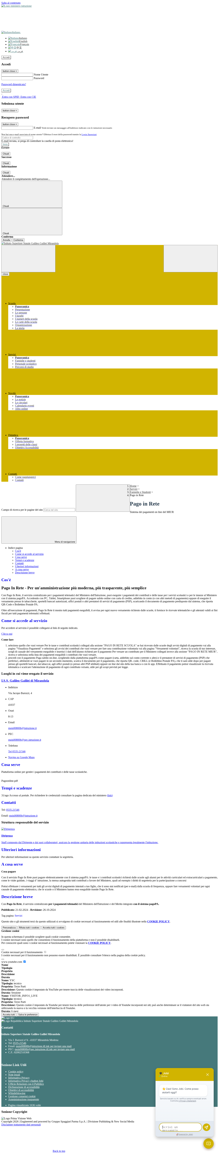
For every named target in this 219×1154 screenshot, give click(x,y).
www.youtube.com (12, 961)
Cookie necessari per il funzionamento (22, 952)
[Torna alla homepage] (109, 243)
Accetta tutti (54, 927)
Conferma (18, 240)
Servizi (133, 489)
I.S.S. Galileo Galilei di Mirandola (25, 680)
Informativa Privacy (19, 1077)
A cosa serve (22, 569)
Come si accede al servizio (29, 554)
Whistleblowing (16, 1093)
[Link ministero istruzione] (16, 5)
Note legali (14, 1074)
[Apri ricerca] (191, 258)
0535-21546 (12, 809)
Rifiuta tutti (29, 927)
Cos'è (18, 550)
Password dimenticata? (13, 84)
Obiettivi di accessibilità (21, 1090)
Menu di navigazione (64, 542)
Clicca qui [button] (6, 633)
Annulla (6, 240)
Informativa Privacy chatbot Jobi (25, 1080)
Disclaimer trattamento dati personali (21, 1124)
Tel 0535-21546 (16, 751)
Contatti (19, 563)
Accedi (6, 57)
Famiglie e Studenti (140, 492)
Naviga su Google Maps (21, 757)
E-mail (37, 127)
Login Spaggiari (89, 134)
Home (133, 485)
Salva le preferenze (27, 1014)
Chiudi (6, 154)
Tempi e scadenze (24, 560)
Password (39, 78)
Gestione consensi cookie (22, 1096)
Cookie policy (15, 1071)
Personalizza (9, 927)
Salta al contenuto (11, 2)
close (5, 274)
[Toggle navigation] (28, 258)
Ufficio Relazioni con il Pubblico (26, 1083)
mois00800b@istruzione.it (22, 728)
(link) (110, 795)
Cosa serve (21, 557)
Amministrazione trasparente (23, 1099)
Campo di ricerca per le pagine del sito (22, 509)
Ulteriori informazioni (26, 566)
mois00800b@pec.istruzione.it (24, 739)
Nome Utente (41, 74)
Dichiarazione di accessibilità (24, 1087)
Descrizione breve (25, 572)
